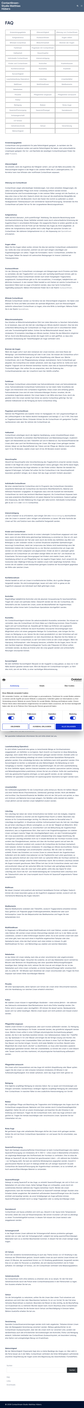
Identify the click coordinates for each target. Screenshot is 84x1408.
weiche (25, 503)
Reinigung (18, 105)
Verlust (42, 126)
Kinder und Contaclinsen (17, 63)
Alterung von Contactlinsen (66, 32)
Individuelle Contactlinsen (18, 58)
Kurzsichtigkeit (18, 74)
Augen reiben (67, 37)
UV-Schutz (18, 121)
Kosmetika (43, 69)
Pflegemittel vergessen (43, 95)
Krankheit (67, 69)
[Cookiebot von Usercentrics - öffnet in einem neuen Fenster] (73, 679)
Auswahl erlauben (42, 726)
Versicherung (67, 126)
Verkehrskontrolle (18, 126)
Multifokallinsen (43, 84)
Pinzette (18, 95)
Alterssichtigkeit (43, 32)
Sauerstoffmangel (43, 110)
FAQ (8, 1377)
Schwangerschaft (18, 115)
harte (16, 503)
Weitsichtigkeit (18, 131)
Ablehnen (15, 726)
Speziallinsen (66, 231)
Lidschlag (43, 79)
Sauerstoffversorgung (17, 110)
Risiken (42, 105)
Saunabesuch (67, 110)
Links (9, 1381)
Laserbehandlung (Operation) (18, 79)
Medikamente (67, 84)
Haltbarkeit (18, 53)
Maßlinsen (18, 84)
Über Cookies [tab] (69, 686)
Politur (17, 100)
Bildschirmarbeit (43, 43)
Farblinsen (18, 48)
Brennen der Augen (67, 43)
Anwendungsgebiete (18, 32)
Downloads (11, 1385)
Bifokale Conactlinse (18, 43)
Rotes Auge (66, 105)
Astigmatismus (18, 37)
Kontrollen (43, 63)
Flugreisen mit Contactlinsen (43, 48)
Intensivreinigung (42, 58)
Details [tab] (42, 686)
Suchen (9, 1365)
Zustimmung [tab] (14, 686)
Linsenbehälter (67, 79)
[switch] (32, 718)
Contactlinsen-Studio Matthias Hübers (11, 5)
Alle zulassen (69, 726)
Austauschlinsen (43, 37)
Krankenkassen (67, 63)
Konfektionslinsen (18, 69)
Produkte (13, 154)
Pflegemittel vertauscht (67, 95)
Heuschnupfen (42, 53)
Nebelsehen (17, 89)
